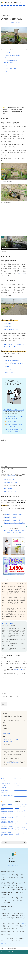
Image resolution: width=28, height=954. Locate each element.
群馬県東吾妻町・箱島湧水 (21, 814)
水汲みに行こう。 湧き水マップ (12, 2)
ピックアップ (5, 780)
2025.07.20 (7, 57)
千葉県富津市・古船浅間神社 (12, 520)
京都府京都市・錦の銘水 (6, 832)
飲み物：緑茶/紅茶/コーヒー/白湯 (14, 363)
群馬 (14, 5)
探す (5, 6)
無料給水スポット (11, 421)
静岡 (24, 5)
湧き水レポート (4, 790)
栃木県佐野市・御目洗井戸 (21, 804)
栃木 (11, 5)
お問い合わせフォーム (19, 669)
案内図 (5, 65)
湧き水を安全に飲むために (11, 329)
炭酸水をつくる (9, 372)
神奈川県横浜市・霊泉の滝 (7, 826)
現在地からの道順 (9, 479)
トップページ (24, 951)
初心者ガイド (7, 323)
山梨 (2, 6)
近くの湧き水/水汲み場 (10, 68)
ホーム (2, 778)
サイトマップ (12, 865)
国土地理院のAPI (11, 475)
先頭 (9, 951)
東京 (8, 5)
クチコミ (6, 71)
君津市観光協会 (8, 488)
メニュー (15, 951)
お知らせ (17, 793)
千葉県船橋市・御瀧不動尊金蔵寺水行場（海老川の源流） (7, 823)
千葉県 (12, 22)
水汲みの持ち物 (8, 326)
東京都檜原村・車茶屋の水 (7, 811)
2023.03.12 (7, 52)
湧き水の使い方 (18, 785)
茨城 (17, 5)
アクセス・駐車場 (8, 62)
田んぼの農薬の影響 (11, 60)
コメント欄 (22, 273)
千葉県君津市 (6, 733)
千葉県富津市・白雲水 (10, 517)
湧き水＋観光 (18, 783)
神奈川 (20, 5)
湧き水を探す (18, 780)
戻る (3, 951)
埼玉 (2, 5)
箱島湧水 (23, 923)
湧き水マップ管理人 (7, 623)
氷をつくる (8, 369)
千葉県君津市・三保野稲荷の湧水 (13, 514)
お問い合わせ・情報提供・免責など (9, 943)
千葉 (5, 5)
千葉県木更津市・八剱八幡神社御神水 (14, 523)
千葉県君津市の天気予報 (10, 482)
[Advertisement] (14, 91)
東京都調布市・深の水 (20, 827)
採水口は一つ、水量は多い (13, 55)
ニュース (4, 785)
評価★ (7, 22)
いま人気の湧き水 (6, 783)
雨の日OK (18, 22)
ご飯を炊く (8, 366)
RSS (18, 865)
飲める (3, 22)
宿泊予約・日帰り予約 (10, 491)
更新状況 (4, 787)
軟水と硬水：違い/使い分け (12, 360)
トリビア (17, 787)
